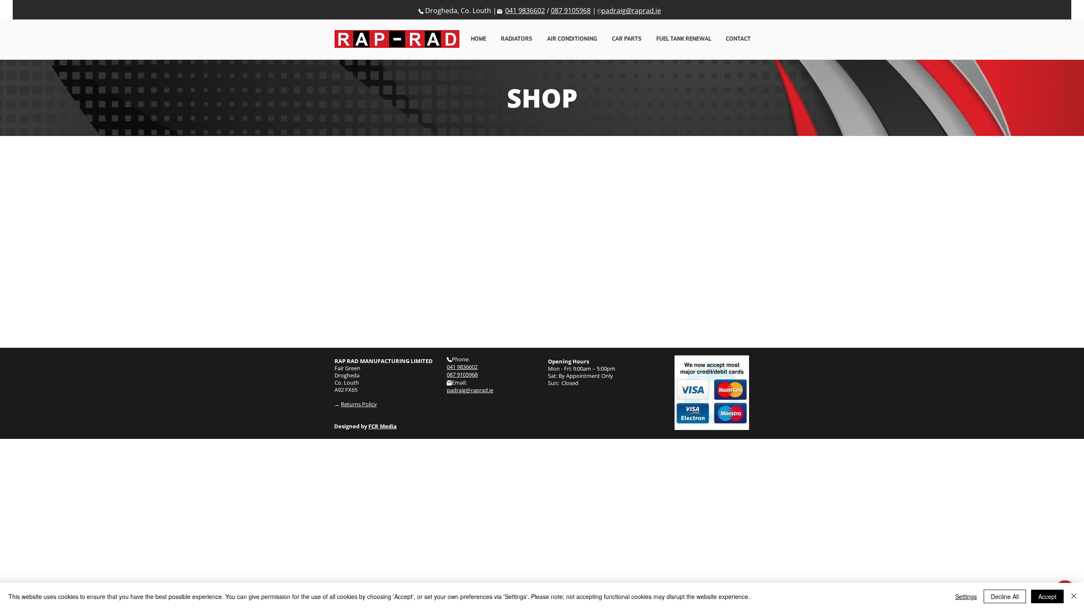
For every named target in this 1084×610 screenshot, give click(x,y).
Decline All (1005, 596)
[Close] (1074, 596)
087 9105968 (571, 10)
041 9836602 (525, 10)
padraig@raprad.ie (631, 10)
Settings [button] (966, 596)
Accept (1047, 596)
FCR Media (382, 426)
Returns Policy (359, 404)
